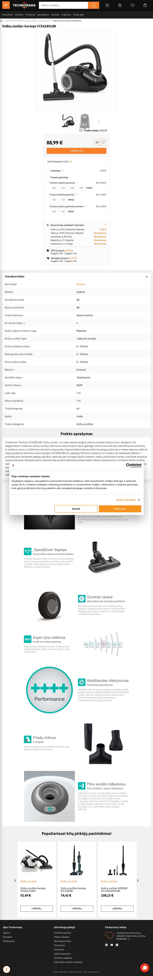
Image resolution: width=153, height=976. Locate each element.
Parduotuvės (7, 15)
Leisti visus (120, 509)
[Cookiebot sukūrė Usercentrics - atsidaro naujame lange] (128, 465)
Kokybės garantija (62, 954)
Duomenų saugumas (63, 958)
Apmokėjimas (43, 15)
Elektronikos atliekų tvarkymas (68, 962)
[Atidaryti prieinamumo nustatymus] (6, 969)
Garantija (55, 15)
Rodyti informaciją (126, 500)
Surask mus (121, 939)
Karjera (6, 933)
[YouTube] (111, 945)
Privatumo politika (62, 933)
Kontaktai (19, 15)
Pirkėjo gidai (78, 15)
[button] (76, 225)
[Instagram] (116, 945)
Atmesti (76, 509)
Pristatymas (30, 15)
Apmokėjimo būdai (62, 941)
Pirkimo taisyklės (61, 937)
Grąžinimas (66, 15)
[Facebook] (106, 945)
